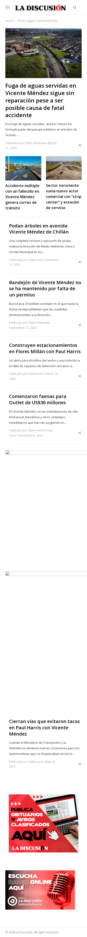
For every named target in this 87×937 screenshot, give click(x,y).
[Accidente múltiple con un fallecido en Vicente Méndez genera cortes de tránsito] (23, 159)
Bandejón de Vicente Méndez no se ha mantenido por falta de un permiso (45, 288)
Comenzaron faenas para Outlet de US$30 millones (37, 399)
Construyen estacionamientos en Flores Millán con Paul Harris (45, 348)
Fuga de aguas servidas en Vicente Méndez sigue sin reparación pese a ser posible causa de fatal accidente (40, 100)
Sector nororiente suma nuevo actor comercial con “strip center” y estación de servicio (63, 196)
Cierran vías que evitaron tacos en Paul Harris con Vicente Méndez (44, 727)
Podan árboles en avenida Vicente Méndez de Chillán (39, 229)
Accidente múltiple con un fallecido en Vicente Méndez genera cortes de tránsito (22, 196)
